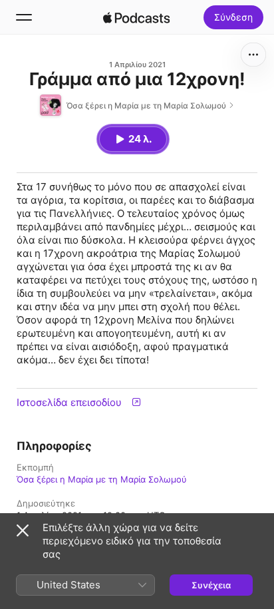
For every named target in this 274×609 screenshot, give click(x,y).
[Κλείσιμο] (23, 530)
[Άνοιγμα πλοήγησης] (24, 17)
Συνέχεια (211, 585)
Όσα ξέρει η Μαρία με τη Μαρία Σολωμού (102, 479)
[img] (136, 17)
